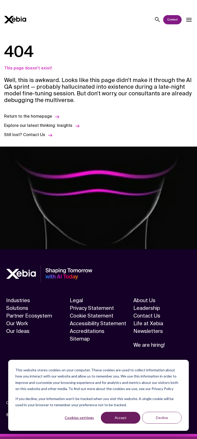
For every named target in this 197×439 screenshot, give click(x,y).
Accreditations (87, 331)
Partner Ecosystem (29, 315)
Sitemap (80, 338)
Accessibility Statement (98, 323)
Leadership (146, 308)
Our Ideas (17, 331)
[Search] (157, 20)
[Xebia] (15, 19)
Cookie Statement (91, 315)
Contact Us (146, 315)
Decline (162, 417)
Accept (120, 417)
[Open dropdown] (189, 19)
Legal (76, 300)
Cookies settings (79, 417)
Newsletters (148, 331)
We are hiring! (149, 345)
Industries (18, 300)
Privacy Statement (92, 308)
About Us (144, 300)
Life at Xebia (148, 323)
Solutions (17, 308)
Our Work (17, 323)
